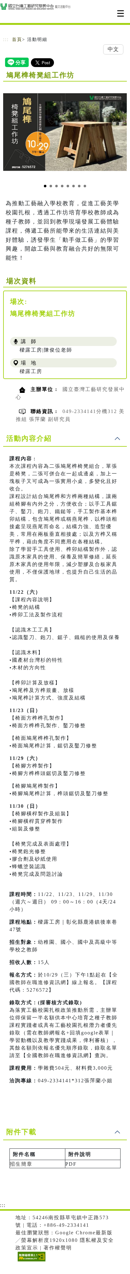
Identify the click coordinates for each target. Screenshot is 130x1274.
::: (6, 39)
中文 (113, 49)
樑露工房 (31, 371)
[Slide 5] (68, 186)
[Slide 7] (79, 186)
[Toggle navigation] (120, 13)
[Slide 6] (73, 186)
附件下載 (21, 1132)
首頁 (17, 39)
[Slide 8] (85, 186)
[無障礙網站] (31, 1261)
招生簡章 (21, 1164)
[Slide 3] (56, 186)
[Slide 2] (51, 186)
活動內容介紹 (29, 438)
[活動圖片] (65, 132)
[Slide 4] (62, 186)
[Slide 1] (45, 186)
